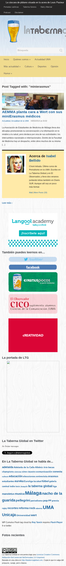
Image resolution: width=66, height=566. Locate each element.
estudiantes (8, 481)
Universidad (23, 515)
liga (55, 486)
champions (8, 471)
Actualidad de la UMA (20, 121)
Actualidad (6, 121)
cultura (5, 476)
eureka (19, 481)
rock (32, 508)
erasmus (53, 476)
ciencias (17, 472)
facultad (37, 481)
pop (45, 500)
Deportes (42, 66)
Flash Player (57, 522)
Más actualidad (12, 66)
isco (17, 486)
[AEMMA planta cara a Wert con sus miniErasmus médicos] (33, 101)
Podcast (7, 12)
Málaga (33, 493)
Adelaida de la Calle (24, 467)
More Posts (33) (40, 192)
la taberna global (40, 486)
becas (51, 467)
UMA (48, 507)
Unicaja (9, 515)
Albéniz (39, 467)
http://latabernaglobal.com (32, 560)
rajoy (4, 508)
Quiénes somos (21, 59)
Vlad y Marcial (46, 7)
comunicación (44, 471)
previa (55, 500)
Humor (8, 73)
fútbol (45, 481)
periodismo (37, 500)
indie (12, 486)
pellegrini (23, 500)
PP (49, 500)
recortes (12, 508)
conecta (57, 471)
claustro (31, 472)
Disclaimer (19, 12)
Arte (45, 467)
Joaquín (24, 486)
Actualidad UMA (43, 59)
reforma (24, 508)
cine (24, 471)
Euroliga (28, 481)
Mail (30, 192)
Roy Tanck (37, 522)
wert (34, 515)
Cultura (29, 66)
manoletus (8, 493)
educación (16, 476)
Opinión (54, 66)
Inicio (6, 59)
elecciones (29, 476)
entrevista (42, 476)
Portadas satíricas (11, 7)
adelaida (7, 467)
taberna (39, 508)
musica (20, 493)
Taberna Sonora (29, 7)
